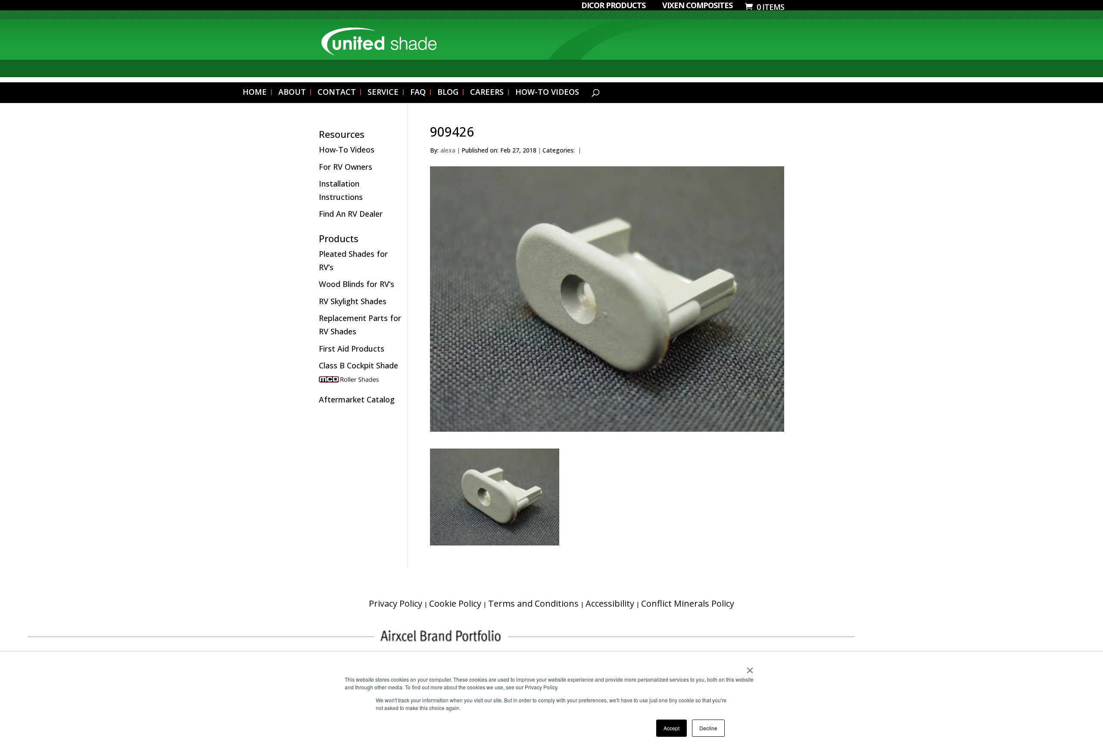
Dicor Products (613, 6)
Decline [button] (708, 728)
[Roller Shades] (361, 382)
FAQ (418, 93)
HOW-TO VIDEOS (547, 93)
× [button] (750, 667)
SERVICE (383, 93)
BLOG (447, 93)
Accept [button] (671, 728)
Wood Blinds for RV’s (356, 284)
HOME (255, 93)
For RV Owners (345, 167)
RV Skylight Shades (352, 301)
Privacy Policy (395, 603)
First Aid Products (351, 348)
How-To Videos (346, 149)
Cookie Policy (455, 603)
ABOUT (292, 93)
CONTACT (337, 93)
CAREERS (487, 93)
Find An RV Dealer (351, 214)
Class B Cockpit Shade (358, 365)
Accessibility (610, 603)
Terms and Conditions (533, 603)
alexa (447, 150)
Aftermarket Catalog (357, 399)
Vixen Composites (697, 6)
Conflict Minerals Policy (687, 603)
